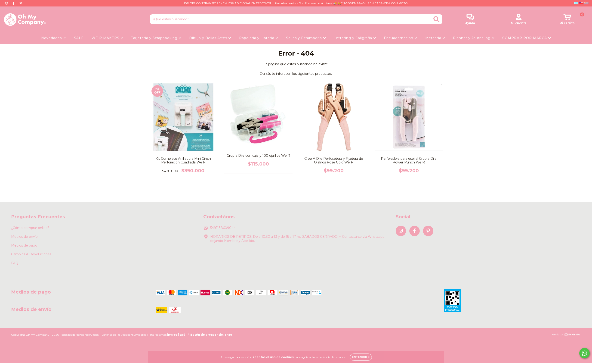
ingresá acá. (176, 334)
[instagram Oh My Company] (6, 3)
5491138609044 (223, 228)
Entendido (361, 357)
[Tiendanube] (566, 335)
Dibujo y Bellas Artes (208, 38)
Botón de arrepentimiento (211, 334)
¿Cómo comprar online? (30, 228)
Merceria (433, 38)
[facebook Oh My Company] (13, 3)
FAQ (14, 263)
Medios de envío (24, 237)
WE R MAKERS (106, 38)
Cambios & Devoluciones (31, 254)
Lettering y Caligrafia (353, 38)
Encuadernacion (399, 38)
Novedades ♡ (53, 38)
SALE (79, 38)
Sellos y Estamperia (304, 38)
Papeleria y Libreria (257, 38)
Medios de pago (24, 245)
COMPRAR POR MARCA (525, 38)
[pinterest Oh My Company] (21, 3)
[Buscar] (436, 19)
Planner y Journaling (472, 38)
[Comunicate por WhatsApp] (584, 353)
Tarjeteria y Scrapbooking (155, 38)
